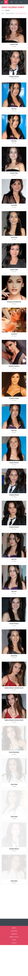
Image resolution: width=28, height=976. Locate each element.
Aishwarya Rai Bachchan (14, 302)
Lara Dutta (14, 205)
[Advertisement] (14, 901)
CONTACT (14, 943)
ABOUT (14, 928)
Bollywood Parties (10, 13)
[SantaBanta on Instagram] (16, 2)
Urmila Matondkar (14, 752)
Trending (7, 10)
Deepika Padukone (14, 366)
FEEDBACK (14, 934)
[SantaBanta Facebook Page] (11, 2)
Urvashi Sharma (14, 463)
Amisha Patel (14, 44)
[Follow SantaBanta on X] (21, 2)
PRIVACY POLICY (14, 937)
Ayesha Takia (14, 269)
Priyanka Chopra (14, 398)
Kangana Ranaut (14, 76)
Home (2, 13)
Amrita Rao (14, 237)
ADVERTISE (14, 931)
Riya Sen (14, 109)
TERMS (14, 940)
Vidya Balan (14, 784)
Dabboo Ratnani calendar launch (14, 688)
